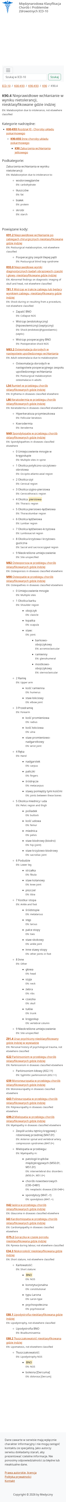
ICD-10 (6, 86)
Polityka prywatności (18, 1477)
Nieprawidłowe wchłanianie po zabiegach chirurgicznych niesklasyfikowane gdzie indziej (34, 239)
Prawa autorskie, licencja (21, 1473)
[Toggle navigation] (8, 70)
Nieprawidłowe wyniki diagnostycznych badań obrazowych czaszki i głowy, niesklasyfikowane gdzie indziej (34, 271)
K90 (44, 86)
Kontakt (10, 1481)
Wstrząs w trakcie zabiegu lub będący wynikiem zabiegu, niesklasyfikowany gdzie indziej (34, 293)
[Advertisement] (33, 40)
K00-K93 (19, 86)
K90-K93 (33, 86)
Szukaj (54, 77)
